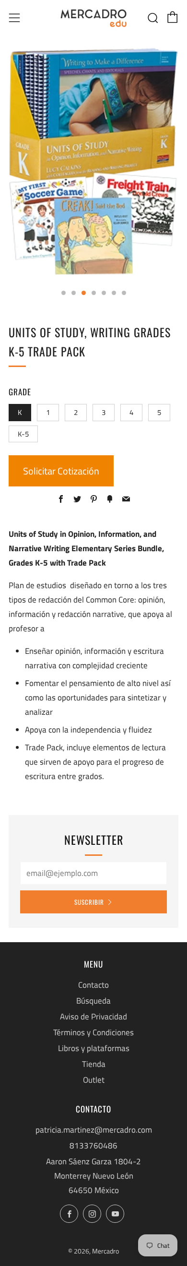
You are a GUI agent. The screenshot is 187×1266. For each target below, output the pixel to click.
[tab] (63, 293)
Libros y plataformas (93, 1048)
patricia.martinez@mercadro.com (93, 1130)
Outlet (94, 1080)
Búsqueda (93, 1000)
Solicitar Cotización (61, 470)
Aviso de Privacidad (93, 1016)
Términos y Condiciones (93, 1032)
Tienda (93, 1064)
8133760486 (93, 1145)
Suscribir (89, 902)
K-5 (23, 433)
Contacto (93, 985)
